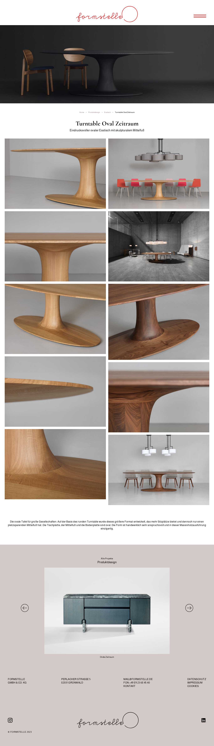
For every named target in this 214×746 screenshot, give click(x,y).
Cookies (193, 686)
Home (81, 112)
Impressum (195, 682)
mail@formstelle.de (138, 679)
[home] (107, 12)
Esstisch (107, 112)
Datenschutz (196, 679)
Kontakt (129, 686)
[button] (204, 13)
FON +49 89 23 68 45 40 (136, 682)
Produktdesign (94, 112)
